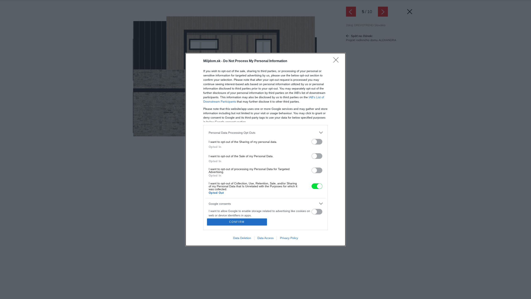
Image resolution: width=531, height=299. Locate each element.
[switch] (317, 142)
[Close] (337, 61)
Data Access (265, 238)
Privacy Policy (289, 238)
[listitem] (265, 132)
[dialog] (265, 149)
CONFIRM (237, 221)
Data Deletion (242, 238)
